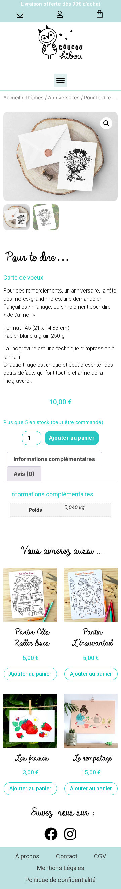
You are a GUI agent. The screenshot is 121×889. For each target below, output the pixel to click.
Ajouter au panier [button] (30, 674)
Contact (66, 856)
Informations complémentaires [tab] (54, 459)
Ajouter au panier (72, 438)
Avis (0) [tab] (24, 473)
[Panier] (99, 14)
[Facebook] (51, 834)
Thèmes (34, 98)
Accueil (11, 98)
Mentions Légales (60, 867)
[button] (60, 80)
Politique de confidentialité (60, 879)
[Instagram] (70, 834)
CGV (100, 856)
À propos (27, 856)
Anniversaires (64, 98)
